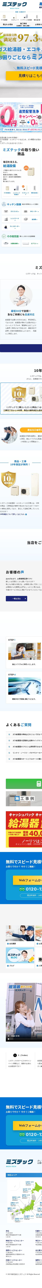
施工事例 (23, 24)
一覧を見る (16, 599)
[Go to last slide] (2, 117)
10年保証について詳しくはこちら (12, 514)
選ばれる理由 (8, 24)
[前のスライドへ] (40, 117)
